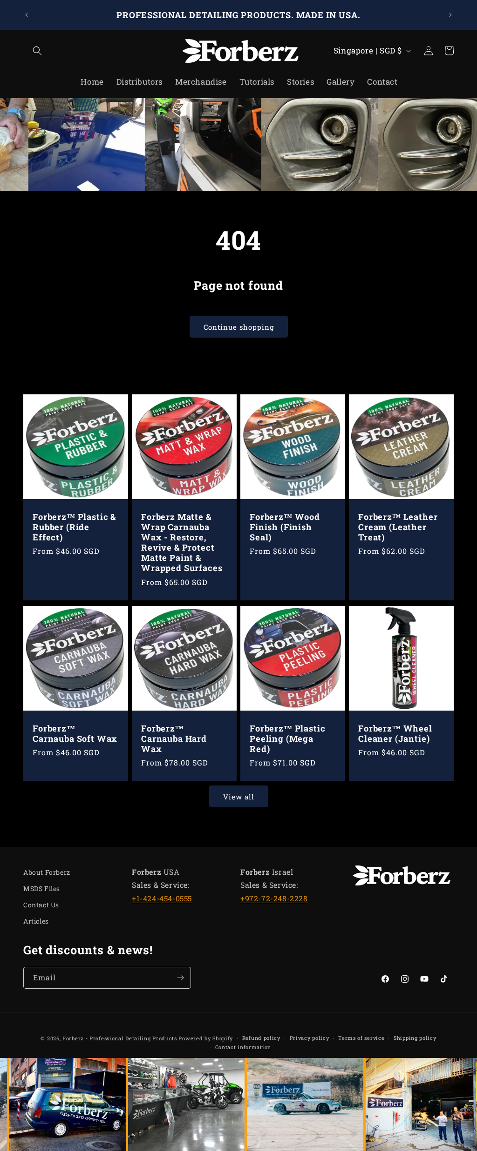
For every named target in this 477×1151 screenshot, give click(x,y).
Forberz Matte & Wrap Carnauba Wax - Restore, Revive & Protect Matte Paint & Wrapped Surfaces (181, 542)
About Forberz (46, 872)
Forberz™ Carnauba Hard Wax (174, 738)
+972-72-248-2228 (274, 898)
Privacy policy (309, 1037)
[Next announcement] (450, 15)
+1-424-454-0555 (162, 898)
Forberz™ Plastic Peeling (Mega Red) (287, 738)
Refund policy (261, 1037)
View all (238, 796)
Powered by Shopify (205, 1038)
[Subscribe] (180, 978)
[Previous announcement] (26, 15)
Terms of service (361, 1037)
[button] (33, 50)
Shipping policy (415, 1037)
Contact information (243, 1047)
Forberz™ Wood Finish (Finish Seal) (285, 527)
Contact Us (41, 904)
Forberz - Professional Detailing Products (119, 1038)
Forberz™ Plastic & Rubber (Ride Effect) (74, 527)
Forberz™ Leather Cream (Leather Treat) (397, 527)
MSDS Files (41, 888)
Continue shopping (239, 327)
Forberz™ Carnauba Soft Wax (75, 733)
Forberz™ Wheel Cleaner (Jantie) (395, 733)
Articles (36, 921)
